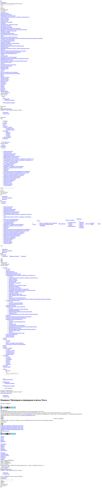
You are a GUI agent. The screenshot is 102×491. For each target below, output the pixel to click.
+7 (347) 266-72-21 (5, 92)
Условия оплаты (10, 128)
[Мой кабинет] (1, 247)
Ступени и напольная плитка (16, 302)
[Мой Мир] (5, 407)
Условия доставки (10, 129)
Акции (2, 437)
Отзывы (8, 134)
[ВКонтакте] (1, 407)
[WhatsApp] (11, 407)
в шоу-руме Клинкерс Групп (28, 415)
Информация (4, 450)
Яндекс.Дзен (6, 113)
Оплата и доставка (10, 350)
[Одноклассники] (3, 407)
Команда (8, 133)
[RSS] (1, 409)
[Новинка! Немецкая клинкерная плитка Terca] (12, 425)
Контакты (8, 136)
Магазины (3, 452)
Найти (2, 481)
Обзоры (2, 459)
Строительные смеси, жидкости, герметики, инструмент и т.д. (23, 277)
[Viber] (9, 407)
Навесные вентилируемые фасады (17, 321)
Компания (8, 358)
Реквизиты (3, 456)
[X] (7, 407)
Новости (8, 132)
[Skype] (13, 407)
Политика (3, 457)
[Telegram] (15, 407)
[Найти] (2, 7)
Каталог (8, 270)
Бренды (2, 440)
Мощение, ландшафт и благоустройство (18, 309)
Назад (8, 269)
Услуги (7, 341)
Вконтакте (5, 112)
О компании (3, 444)
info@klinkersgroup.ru (7, 108)
